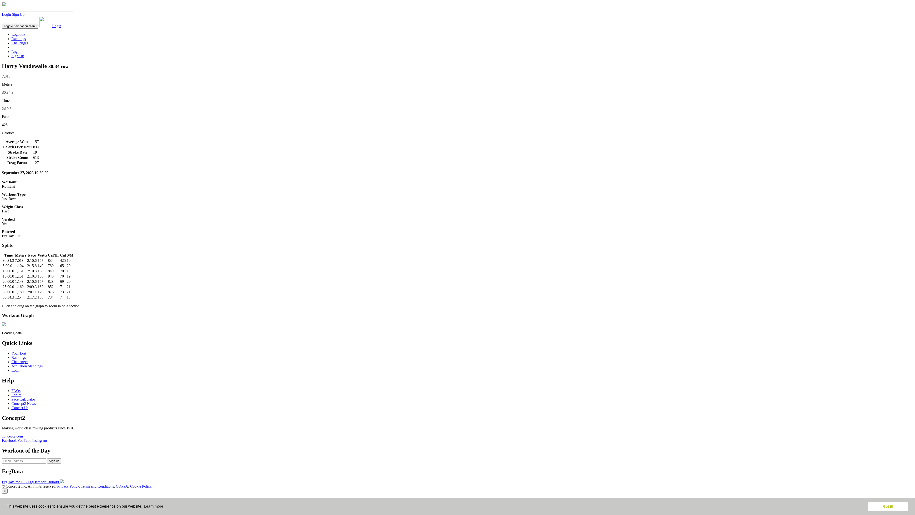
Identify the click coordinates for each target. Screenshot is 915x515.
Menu (20, 26)
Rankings (18, 39)
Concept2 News (23, 404)
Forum (16, 395)
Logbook (18, 34)
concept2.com (12, 436)
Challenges (19, 43)
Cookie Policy (140, 486)
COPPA (122, 486)
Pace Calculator (23, 399)
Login (6, 14)
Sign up (54, 461)
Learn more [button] (153, 506)
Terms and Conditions (97, 486)
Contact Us (19, 408)
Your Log (18, 353)
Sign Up (18, 14)
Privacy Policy (68, 486)
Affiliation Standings (27, 366)
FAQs (15, 391)
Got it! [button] (888, 506)
